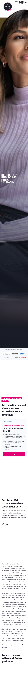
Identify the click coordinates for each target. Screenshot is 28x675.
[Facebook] (3, 524)
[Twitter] (7, 524)
